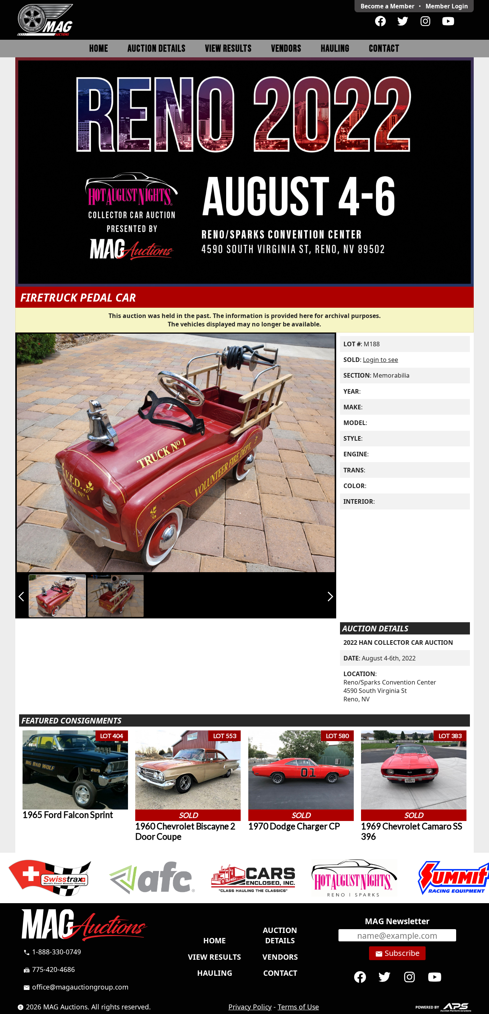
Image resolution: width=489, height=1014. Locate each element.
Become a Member (388, 6)
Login (447, 6)
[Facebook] (380, 21)
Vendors (286, 49)
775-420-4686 (49, 969)
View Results (228, 49)
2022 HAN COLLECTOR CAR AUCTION (398, 642)
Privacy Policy (250, 1006)
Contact (384, 49)
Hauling (335, 49)
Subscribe (397, 953)
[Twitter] (403, 21)
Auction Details (157, 49)
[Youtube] (448, 21)
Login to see (380, 359)
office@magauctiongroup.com (75, 986)
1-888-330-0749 (52, 951)
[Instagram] (425, 21)
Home (98, 49)
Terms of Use (298, 1006)
